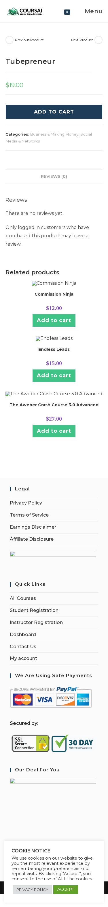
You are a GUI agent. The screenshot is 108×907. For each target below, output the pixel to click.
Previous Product (29, 40)
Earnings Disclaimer (33, 527)
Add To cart (54, 112)
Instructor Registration (36, 622)
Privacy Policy (26, 503)
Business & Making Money (54, 134)
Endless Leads (54, 349)
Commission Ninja (54, 294)
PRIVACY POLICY (32, 889)
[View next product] (98, 40)
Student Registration (34, 610)
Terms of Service (29, 515)
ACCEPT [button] (65, 889)
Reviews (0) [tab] (54, 176)
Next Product (82, 40)
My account (23, 658)
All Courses (23, 598)
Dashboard (23, 634)
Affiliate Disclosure (32, 539)
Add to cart (54, 320)
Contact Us (23, 646)
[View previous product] (9, 40)
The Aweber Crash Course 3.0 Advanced (54, 404)
